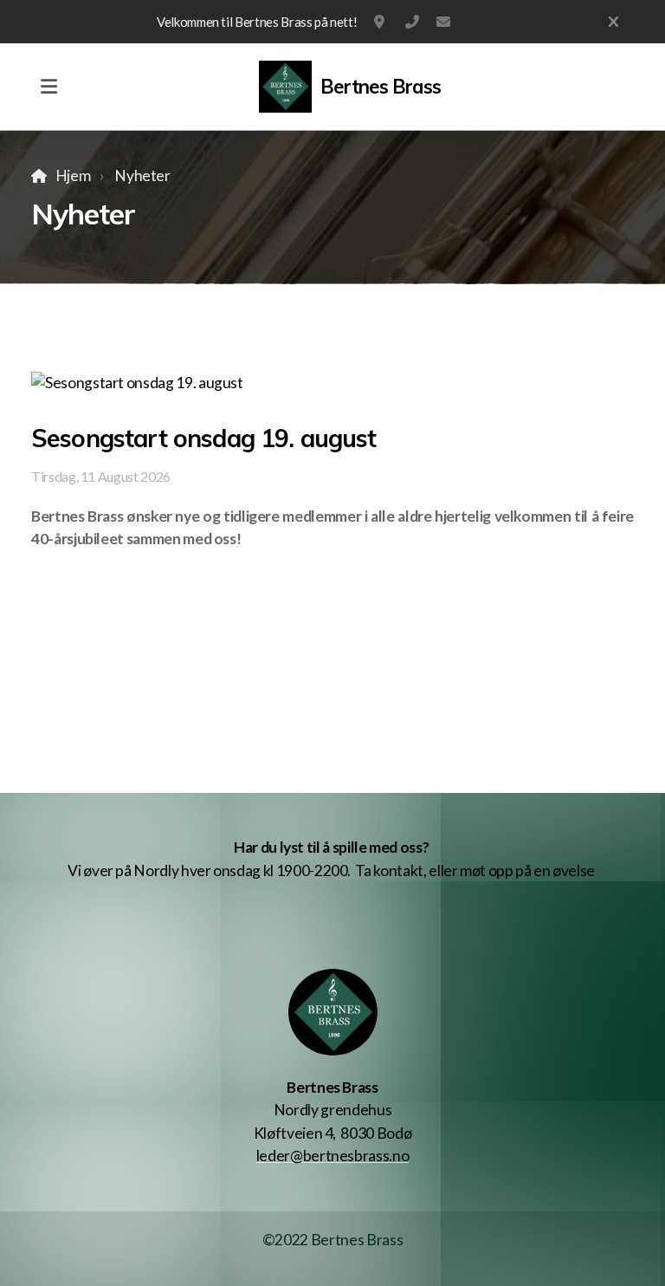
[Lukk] (613, 21)
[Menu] (48, 86)
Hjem (72, 175)
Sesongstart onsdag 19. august (204, 438)
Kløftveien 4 (381, 21)
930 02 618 (412, 21)
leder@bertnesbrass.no (443, 21)
